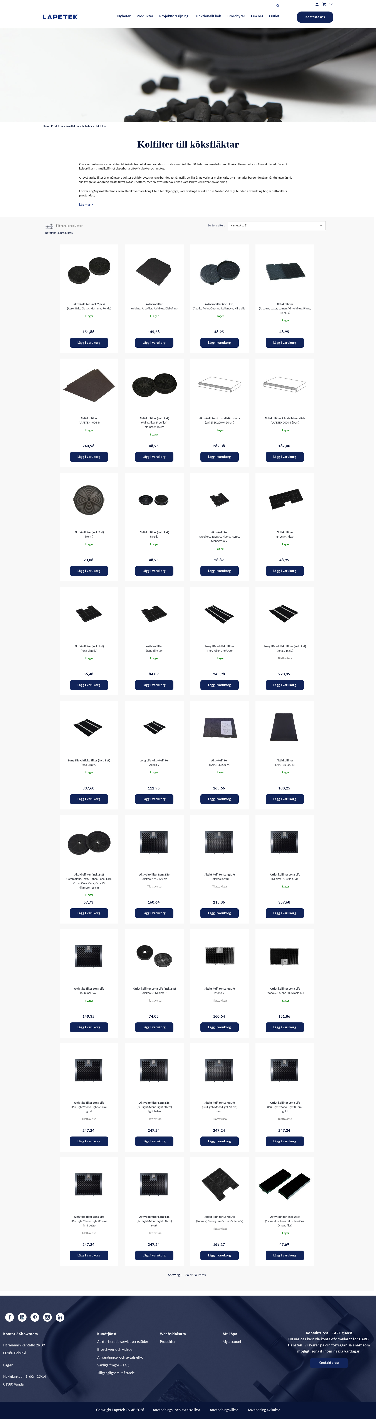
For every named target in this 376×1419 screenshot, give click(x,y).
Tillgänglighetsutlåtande (116, 1373)
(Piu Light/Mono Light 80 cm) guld (284, 1107)
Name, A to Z (276, 226)
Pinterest (34, 1317)
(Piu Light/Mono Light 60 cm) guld (89, 1107)
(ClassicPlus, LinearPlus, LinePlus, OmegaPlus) (285, 1221)
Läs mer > (86, 205)
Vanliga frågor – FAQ (113, 1365)
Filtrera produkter (69, 226)
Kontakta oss (315, 17)
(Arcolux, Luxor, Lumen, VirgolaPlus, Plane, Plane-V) (285, 309)
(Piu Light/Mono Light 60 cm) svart (219, 1107)
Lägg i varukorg (88, 343)
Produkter (168, 1342)
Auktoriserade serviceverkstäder (122, 1342)
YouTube (22, 1317)
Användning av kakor (264, 1410)
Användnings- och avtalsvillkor (121, 1358)
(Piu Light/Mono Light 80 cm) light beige (89, 1221)
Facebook (9, 1317)
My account (232, 1342)
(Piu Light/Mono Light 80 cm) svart (154, 1221)
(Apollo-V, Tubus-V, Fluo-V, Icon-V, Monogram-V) (219, 537)
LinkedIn (60, 1317)
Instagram (47, 1317)
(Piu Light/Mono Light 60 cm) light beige (154, 1107)
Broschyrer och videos (114, 1350)
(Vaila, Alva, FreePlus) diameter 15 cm (154, 423)
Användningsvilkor (224, 1410)
